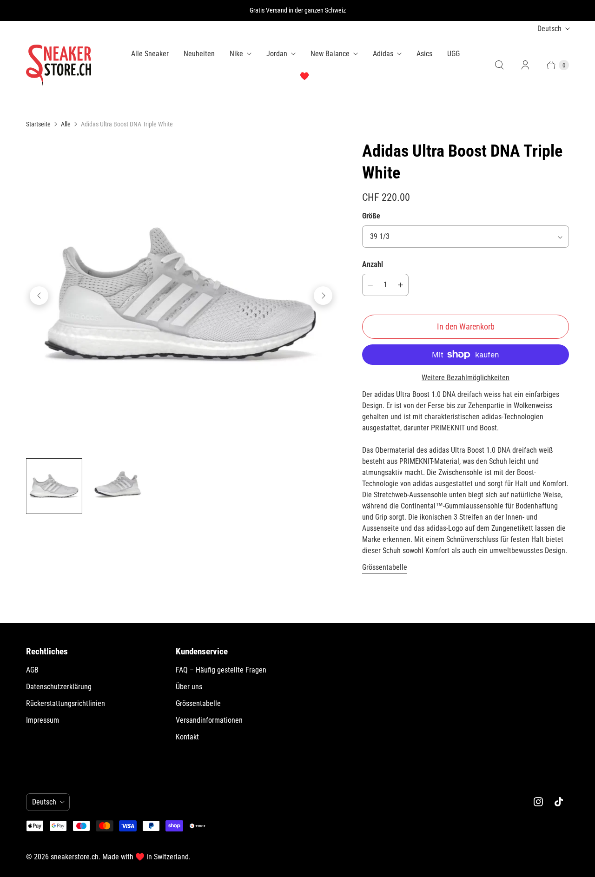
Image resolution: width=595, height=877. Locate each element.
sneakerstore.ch (75, 856)
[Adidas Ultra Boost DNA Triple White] (181, 295)
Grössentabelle (384, 567)
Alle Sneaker (150, 53)
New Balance (330, 53)
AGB (32, 670)
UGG (453, 53)
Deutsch (549, 28)
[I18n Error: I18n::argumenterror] (54, 486)
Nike (236, 53)
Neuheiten (199, 53)
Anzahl (372, 264)
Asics (424, 53)
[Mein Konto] (525, 65)
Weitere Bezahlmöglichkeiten (465, 377)
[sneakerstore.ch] (58, 65)
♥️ (304, 76)
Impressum (42, 720)
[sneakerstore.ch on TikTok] (559, 801)
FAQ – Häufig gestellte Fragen (221, 670)
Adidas (383, 53)
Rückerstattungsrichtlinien (65, 703)
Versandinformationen (209, 720)
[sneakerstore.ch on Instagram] (538, 801)
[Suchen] (499, 65)
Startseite (38, 124)
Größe (371, 215)
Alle (66, 124)
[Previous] (39, 295)
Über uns (189, 686)
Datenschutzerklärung (59, 686)
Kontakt (187, 736)
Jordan (276, 53)
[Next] (323, 295)
